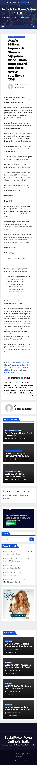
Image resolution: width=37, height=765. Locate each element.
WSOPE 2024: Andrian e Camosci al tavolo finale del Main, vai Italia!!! (18, 667)
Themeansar (18, 756)
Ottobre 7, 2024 (12, 713)
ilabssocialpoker (22, 85)
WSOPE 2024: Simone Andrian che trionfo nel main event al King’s (18, 646)
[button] (30, 26)
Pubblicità (23, 761)
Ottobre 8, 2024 (12, 691)
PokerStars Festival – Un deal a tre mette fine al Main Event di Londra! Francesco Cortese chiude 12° (11, 388)
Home (12, 761)
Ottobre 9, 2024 (12, 670)
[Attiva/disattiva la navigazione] (17, 26)
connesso (15, 496)
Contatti (17, 761)
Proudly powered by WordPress (13, 754)
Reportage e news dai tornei (16, 36)
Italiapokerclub (9, 372)
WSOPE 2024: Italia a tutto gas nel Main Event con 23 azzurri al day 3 (18, 709)
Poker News (8, 641)
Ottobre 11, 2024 (13, 649)
